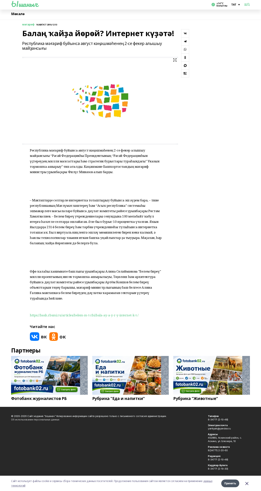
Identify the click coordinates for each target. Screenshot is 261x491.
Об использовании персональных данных (35, 419)
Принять (230, 483)
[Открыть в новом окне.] (38, 336)
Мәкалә (17, 14)
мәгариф (28, 24)
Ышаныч (24, 4)
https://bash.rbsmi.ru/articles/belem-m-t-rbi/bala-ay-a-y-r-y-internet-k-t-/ (84, 315)
